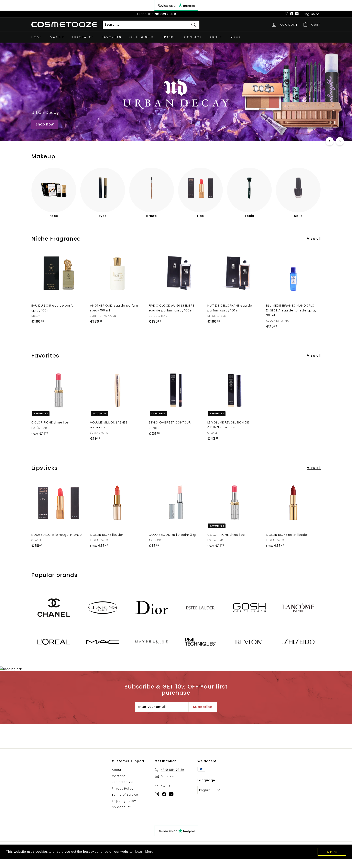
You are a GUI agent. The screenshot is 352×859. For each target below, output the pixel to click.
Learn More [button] (144, 851)
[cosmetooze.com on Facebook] (164, 794)
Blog (235, 37)
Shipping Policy (124, 801)
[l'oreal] (53, 642)
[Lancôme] (298, 607)
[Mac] (102, 642)
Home (36, 37)
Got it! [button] (332, 851)
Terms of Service (125, 795)
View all (314, 238)
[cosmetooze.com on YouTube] (171, 794)
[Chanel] (53, 607)
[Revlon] (249, 641)
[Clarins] (102, 607)
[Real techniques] (200, 642)
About (216, 37)
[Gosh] (249, 607)
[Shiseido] (298, 641)
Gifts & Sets (141, 37)
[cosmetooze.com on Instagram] (157, 794)
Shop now (44, 124)
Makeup (57, 37)
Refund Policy (122, 782)
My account (121, 807)
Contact (193, 37)
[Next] (340, 141)
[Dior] (151, 607)
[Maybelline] (151, 642)
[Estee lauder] (200, 607)
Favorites (111, 37)
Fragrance (83, 37)
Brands (169, 37)
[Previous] (330, 141)
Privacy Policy (123, 788)
